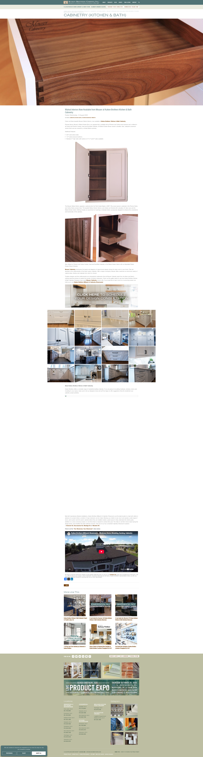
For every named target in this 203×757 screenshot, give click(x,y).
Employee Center (100, 754)
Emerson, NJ (67, 713)
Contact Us (113, 574)
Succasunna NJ (78, 525)
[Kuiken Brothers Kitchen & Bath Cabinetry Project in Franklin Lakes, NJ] (75, 595)
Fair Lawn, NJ (68, 709)
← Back (66, 585)
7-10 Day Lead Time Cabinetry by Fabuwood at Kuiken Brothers (74, 647)
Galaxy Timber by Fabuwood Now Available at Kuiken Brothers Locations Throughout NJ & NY (101, 647)
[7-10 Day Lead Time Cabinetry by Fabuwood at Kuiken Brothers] (75, 624)
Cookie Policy (75, 754)
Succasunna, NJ (68, 730)
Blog (115, 2)
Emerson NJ (69, 525)
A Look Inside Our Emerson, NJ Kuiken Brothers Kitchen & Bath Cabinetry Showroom (101, 619)
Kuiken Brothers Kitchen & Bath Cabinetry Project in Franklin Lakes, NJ (75, 619)
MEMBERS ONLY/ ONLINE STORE (131, 7)
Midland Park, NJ (68, 717)
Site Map (93, 754)
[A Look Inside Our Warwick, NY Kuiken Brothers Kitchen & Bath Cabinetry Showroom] (126, 595)
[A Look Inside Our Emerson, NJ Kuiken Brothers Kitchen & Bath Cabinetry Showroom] (100, 595)
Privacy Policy (67, 754)
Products (110, 2)
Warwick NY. (96, 525)
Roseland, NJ (67, 726)
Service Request (109, 754)
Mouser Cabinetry (70, 269)
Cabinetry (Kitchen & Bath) (98, 11)
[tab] (104, 2)
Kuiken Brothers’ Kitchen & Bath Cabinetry (113, 121)
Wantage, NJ (67, 735)
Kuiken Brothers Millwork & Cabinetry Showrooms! (88, 282)
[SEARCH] (139, 2)
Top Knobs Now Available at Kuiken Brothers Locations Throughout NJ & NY (125, 647)
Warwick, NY (67, 739)
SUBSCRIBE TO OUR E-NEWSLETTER (115, 7)
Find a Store (127, 2)
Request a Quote (114, 656)
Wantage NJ (87, 525)
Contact (134, 2)
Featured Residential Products (81, 11)
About (104, 2)
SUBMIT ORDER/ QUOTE (98, 6)
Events (120, 2)
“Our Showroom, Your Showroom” (83, 529)
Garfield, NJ (82, 706)
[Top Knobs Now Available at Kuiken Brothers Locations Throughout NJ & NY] (126, 624)
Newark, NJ (67, 722)
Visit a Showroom (124, 656)
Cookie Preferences (84, 754)
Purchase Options (134, 656)
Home (65, 11)
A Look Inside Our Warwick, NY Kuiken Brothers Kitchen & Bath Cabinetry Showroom (126, 619)
